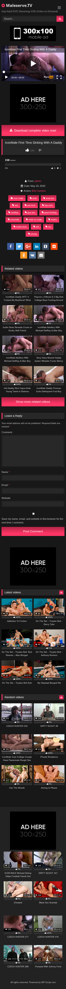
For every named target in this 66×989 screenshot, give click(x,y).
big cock (49, 205)
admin (38, 181)
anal (34, 198)
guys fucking (50, 212)
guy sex (31, 212)
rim (49, 226)
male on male (35, 219)
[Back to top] (56, 980)
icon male (18, 198)
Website (6, 498)
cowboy (14, 212)
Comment (7, 432)
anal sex (50, 198)
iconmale (14, 219)
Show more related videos (33, 401)
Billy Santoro (39, 191)
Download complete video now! (34, 130)
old (37, 226)
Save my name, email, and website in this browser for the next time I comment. (32, 521)
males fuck (21, 226)
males (54, 219)
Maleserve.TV (18, 5)
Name (6, 472)
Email (5, 485)
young (34, 234)
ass (16, 205)
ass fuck (31, 205)
